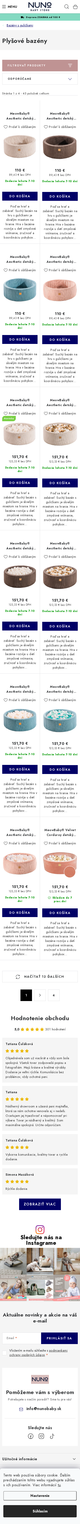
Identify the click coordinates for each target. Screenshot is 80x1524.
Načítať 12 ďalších (43, 976)
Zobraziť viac (40, 1204)
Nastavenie (40, 1495)
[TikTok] (52, 1436)
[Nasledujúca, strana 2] (40, 995)
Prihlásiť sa (59, 1338)
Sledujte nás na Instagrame (41, 1240)
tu (59, 1485)
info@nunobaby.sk (44, 1409)
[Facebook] (30, 1436)
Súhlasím (40, 1511)
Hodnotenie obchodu (40, 1018)
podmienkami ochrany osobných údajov (38, 1352)
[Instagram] (41, 1436)
